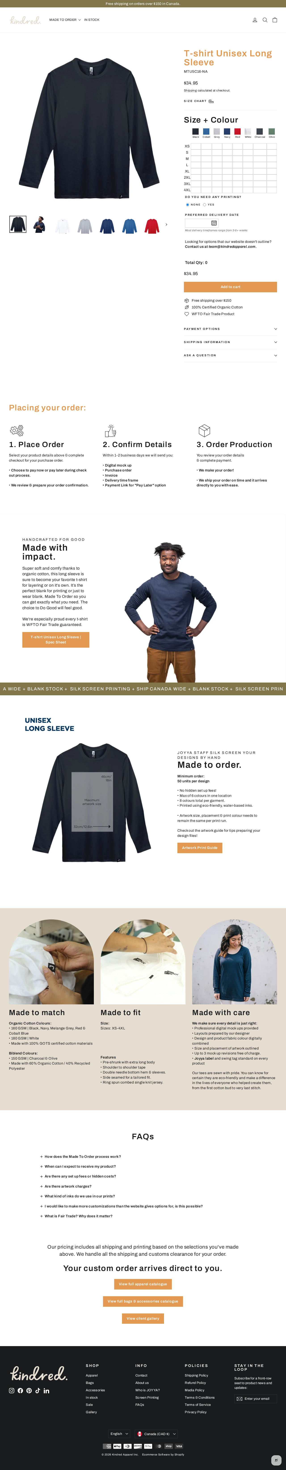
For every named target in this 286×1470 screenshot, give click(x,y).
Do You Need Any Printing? (213, 197)
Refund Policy (195, 1383)
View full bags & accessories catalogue (143, 1301)
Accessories (95, 1390)
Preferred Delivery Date (212, 215)
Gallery (91, 1412)
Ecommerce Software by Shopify (163, 1454)
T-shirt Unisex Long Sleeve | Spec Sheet (56, 639)
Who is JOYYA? (147, 1390)
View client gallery (143, 1318)
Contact (141, 1375)
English (116, 1434)
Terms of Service (198, 1404)
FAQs (139, 1404)
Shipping (190, 90)
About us (142, 1383)
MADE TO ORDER (63, 19)
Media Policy (194, 1390)
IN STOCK (91, 19)
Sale (89, 1404)
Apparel (92, 1375)
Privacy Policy (196, 1412)
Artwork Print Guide (200, 848)
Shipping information (207, 342)
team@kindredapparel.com (232, 246)
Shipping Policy (196, 1375)
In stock (92, 1397)
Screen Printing (147, 1397)
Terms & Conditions (200, 1397)
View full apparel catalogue (143, 1284)
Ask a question (200, 355)
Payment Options (202, 329)
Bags (90, 1383)
